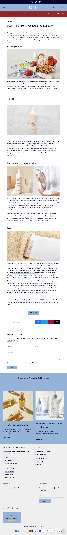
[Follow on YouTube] (17, 508)
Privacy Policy (45, 338)
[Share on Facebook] (38, 322)
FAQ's (39, 464)
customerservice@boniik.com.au (13, 488)
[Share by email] (57, 322)
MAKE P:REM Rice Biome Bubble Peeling (20, 81)
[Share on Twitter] (44, 322)
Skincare (14, 451)
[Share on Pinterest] (51, 322)
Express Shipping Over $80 (33, 2)
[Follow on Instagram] (8, 508)
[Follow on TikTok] (22, 508)
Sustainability (9, 472)
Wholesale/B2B (9, 469)
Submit (12, 367)
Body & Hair (25, 451)
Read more (6, 437)
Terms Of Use (9, 474)
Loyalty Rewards (10, 466)
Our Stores (8, 460)
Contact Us (41, 462)
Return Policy (41, 454)
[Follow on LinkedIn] (26, 508)
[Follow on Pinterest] (13, 508)
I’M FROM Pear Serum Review (16, 425)
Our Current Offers (11, 463)
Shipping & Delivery (43, 451)
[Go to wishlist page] (58, 7)
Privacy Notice (9, 477)
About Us (8, 457)
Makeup (19, 451)
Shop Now (33, 312)
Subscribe (45, 501)
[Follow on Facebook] (4, 508)
